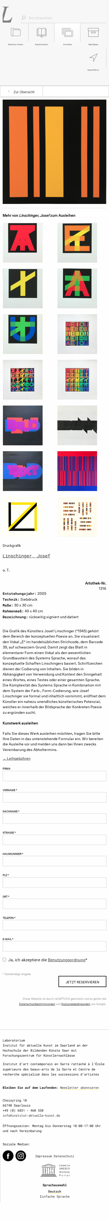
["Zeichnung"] (81, 425)
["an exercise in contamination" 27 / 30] (81, 334)
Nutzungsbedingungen (75, 1003)
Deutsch (54, 1191)
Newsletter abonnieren (79, 1087)
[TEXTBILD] (27, 425)
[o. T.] (54, 150)
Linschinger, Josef (26, 556)
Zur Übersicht (24, 91)
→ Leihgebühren (16, 758)
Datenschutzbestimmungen (37, 1003)
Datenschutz (64, 1156)
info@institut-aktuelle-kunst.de (31, 1115)
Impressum (43, 1156)
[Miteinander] (81, 517)
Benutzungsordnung (66, 959)
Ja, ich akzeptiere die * (47, 959)
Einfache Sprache (55, 1196)
